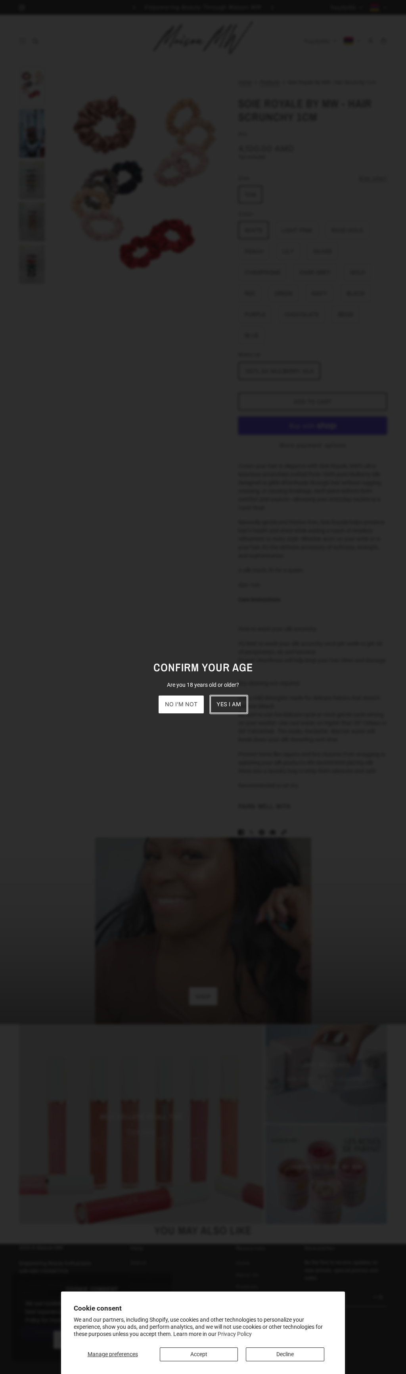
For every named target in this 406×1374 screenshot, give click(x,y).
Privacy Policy (235, 1334)
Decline (285, 1354)
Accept (198, 1354)
